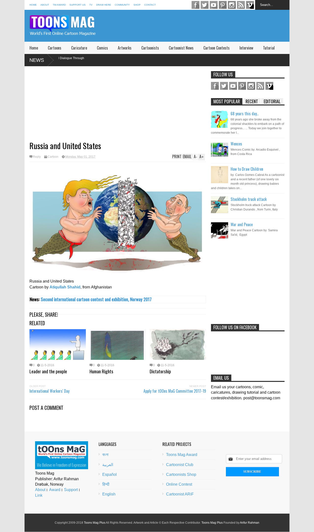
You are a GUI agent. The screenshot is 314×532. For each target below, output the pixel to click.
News (36, 60)
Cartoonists (150, 48)
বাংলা (105, 455)
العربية (107, 465)
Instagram (232, 5)
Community (122, 4)
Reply (37, 156)
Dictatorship (160, 371)
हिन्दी (105, 484)
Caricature (79, 48)
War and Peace (242, 224)
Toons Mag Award (181, 455)
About (44, 4)
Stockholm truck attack (249, 199)
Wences (236, 144)
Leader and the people (48, 371)
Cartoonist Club (179, 465)
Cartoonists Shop (181, 474)
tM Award (59, 4)
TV (90, 4)
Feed (241, 5)
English (109, 494)
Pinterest (223, 5)
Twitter (205, 5)
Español (109, 474)
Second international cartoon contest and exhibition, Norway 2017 (96, 299)
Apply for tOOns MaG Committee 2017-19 (175, 391)
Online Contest (179, 484)
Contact (150, 4)
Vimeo (250, 5)
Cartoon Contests (216, 48)
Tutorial (269, 48)
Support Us (77, 4)
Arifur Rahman (249, 522)
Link (38, 495)
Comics (102, 48)
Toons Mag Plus (94, 522)
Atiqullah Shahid (65, 287)
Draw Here (103, 4)
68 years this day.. (244, 114)
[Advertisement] (200, 26)
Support (71, 490)
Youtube (214, 5)
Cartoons (54, 48)
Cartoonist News (181, 48)
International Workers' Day (49, 391)
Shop (137, 4)
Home (33, 4)
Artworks (124, 48)
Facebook (195, 5)
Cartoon (53, 156)
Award (54, 490)
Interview (246, 48)
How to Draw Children (247, 169)
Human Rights (101, 371)
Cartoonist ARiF (180, 494)
